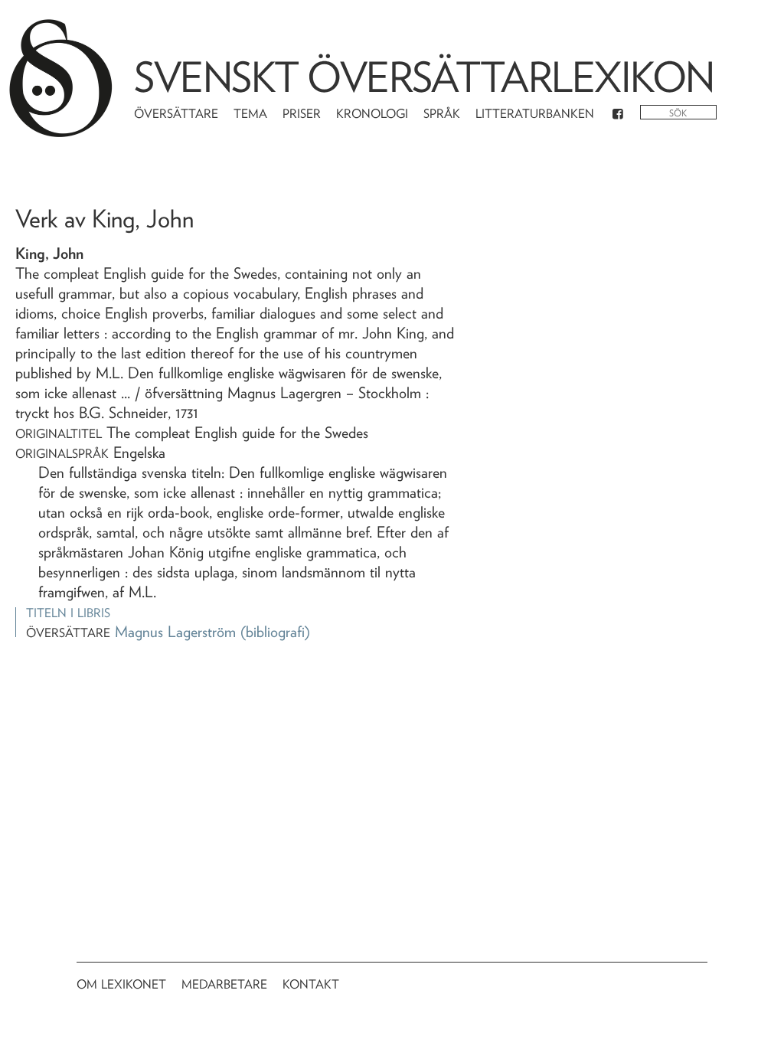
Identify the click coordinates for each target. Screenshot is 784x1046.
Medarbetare (224, 984)
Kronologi (372, 113)
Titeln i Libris (68, 613)
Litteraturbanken (534, 113)
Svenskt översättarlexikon (424, 77)
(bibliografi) (275, 632)
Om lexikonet (121, 984)
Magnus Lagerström (175, 632)
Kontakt (311, 984)
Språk (441, 113)
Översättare (176, 113)
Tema (250, 113)
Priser (302, 113)
